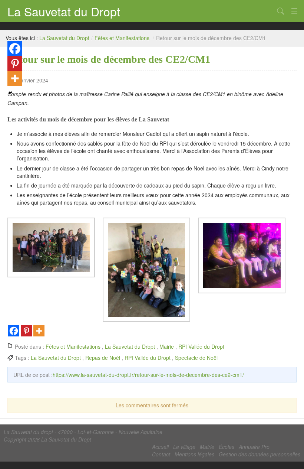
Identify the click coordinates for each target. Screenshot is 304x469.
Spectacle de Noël (196, 357)
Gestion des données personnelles (259, 454)
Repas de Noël (102, 357)
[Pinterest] (26, 330)
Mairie (166, 346)
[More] (38, 330)
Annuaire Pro (254, 446)
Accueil (160, 446)
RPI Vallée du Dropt (201, 346)
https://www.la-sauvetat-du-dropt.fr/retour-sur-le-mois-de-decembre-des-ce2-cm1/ (148, 374)
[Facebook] (13, 330)
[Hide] (10, 93)
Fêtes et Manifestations (122, 38)
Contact (161, 454)
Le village (184, 446)
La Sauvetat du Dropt (63, 11)
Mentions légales (194, 454)
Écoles (226, 446)
